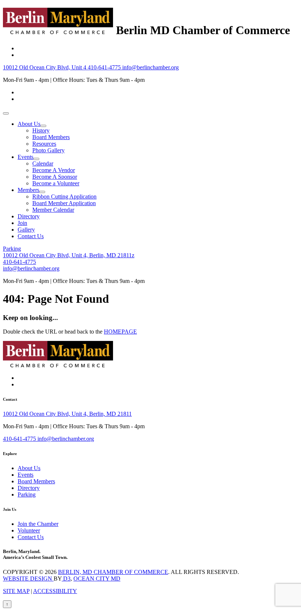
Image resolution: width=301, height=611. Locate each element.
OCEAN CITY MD (96, 578)
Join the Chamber (38, 524)
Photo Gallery (48, 150)
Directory (29, 216)
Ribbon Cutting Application (64, 196)
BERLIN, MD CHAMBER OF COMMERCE (113, 572)
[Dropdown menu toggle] (43, 126)
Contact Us (31, 236)
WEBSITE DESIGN (28, 578)
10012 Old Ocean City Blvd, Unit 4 (45, 67)
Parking (12, 249)
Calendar (42, 163)
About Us (29, 124)
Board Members (51, 137)
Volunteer (29, 530)
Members (28, 190)
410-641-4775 (105, 67)
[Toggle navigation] (6, 113)
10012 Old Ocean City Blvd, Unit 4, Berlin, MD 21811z (68, 255)
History (41, 130)
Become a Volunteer (55, 183)
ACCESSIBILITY (55, 591)
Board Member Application (64, 203)
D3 (66, 578)
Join (22, 223)
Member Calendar (53, 210)
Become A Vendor (53, 170)
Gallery (26, 229)
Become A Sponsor (54, 177)
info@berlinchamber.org (150, 67)
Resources (44, 144)
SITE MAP (16, 591)
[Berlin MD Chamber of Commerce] (58, 30)
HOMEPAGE (120, 331)
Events (25, 157)
